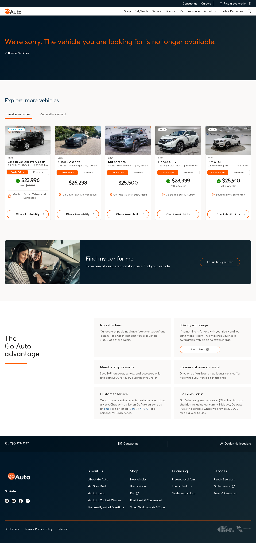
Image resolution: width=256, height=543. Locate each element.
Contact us (190, 3)
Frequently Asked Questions (106, 507)
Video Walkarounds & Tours (147, 507)
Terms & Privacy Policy (38, 529)
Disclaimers (12, 529)
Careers (206, 3)
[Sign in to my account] (250, 3)
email (107, 408)
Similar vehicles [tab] (18, 114)
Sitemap (63, 529)
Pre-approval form (184, 479)
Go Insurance (222, 486)
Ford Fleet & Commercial (146, 500)
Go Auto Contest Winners (104, 500)
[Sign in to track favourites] (46, 130)
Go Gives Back (97, 486)
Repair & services (224, 479)
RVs (132, 493)
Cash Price (17, 172)
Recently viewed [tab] (53, 114)
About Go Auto (98, 479)
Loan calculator (182, 486)
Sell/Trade (141, 11)
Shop (127, 11)
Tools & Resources (231, 11)
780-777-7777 (139, 408)
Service (156, 11)
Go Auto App (96, 493)
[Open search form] (249, 11)
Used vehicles (138, 486)
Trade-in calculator (184, 493)
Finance (170, 11)
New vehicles (138, 479)
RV (181, 11)
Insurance (193, 11)
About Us (210, 11)
